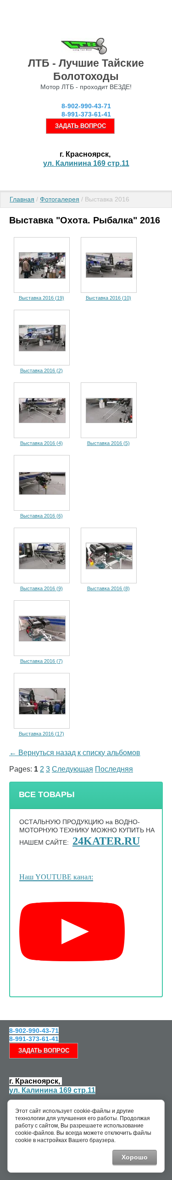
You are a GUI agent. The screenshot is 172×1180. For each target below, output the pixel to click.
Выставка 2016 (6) (41, 516)
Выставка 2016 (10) (108, 298)
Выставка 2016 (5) (108, 443)
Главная (22, 199)
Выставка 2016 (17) (41, 733)
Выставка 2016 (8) (108, 588)
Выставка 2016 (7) (41, 661)
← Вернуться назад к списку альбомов (74, 753)
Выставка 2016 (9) (41, 588)
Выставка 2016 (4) (41, 443)
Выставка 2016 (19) (41, 298)
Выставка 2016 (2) (41, 370)
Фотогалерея (59, 199)
